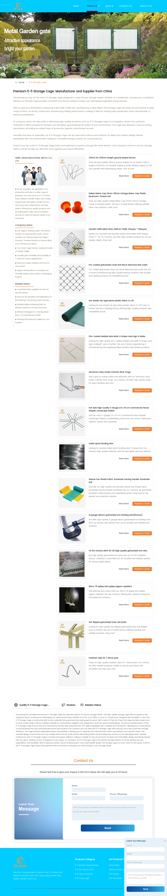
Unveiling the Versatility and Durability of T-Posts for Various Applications (33, 257)
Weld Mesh (114, 865)
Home (76, 6)
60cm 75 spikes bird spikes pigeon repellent (110, 586)
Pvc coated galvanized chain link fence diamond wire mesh (118, 264)
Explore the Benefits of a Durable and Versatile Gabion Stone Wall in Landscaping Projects (33, 273)
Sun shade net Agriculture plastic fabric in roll (111, 300)
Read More (124, 176)
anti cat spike (115, 878)
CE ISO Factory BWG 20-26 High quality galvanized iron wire (118, 550)
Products (92, 6)
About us (145, 6)
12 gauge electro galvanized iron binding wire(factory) (116, 515)
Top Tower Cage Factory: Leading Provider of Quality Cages (34, 250)
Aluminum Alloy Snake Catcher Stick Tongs (110, 372)
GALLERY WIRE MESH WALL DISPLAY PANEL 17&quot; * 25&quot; (118, 229)
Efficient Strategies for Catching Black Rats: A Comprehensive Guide (32, 314)
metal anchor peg (118, 869)
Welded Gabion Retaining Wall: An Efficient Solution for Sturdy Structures (31, 306)
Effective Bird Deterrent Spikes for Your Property (32, 321)
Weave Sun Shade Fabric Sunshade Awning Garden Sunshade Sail (119, 481)
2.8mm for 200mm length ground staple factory (112, 157)
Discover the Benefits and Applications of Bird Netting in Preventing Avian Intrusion (33, 298)
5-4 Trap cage (82, 878)
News (108, 6)
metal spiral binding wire (101, 443)
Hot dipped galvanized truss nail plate (107, 622)
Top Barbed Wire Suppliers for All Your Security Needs (32, 291)
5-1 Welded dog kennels (86, 865)
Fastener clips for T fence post (103, 657)
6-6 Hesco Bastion (84, 874)
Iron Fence (114, 874)
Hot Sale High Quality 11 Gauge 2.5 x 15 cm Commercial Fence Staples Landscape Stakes (119, 409)
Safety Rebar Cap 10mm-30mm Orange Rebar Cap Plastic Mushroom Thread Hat (117, 195)
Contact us (125, 6)
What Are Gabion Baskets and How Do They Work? (32, 265)
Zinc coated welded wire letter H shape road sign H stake (117, 336)
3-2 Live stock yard (84, 869)
